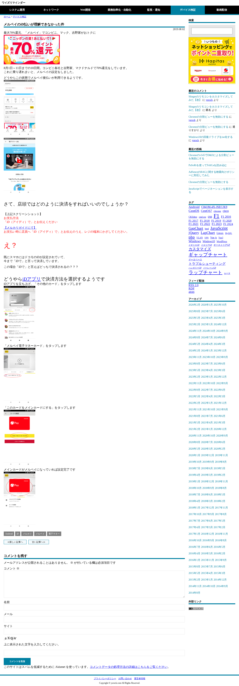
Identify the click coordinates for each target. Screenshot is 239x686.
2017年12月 (207, 507)
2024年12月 (220, 324)
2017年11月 (221, 507)
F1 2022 (205, 224)
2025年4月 (207, 317)
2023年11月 (195, 357)
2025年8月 (194, 311)
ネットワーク (51, 9)
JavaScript (219, 228)
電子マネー (54, 533)
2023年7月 (207, 363)
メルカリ (27, 533)
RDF (192, 288)
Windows (195, 241)
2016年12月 (207, 533)
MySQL (228, 233)
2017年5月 (219, 520)
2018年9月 (208, 488)
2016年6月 (207, 547)
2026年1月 (207, 304)
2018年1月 (194, 507)
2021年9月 (222, 409)
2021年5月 (194, 422)
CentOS (194, 211)
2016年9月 (208, 540)
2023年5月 (194, 370)
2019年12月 (207, 455)
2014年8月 (194, 592)
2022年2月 (194, 403)
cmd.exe (202, 217)
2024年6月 (219, 337)
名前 (7, 602)
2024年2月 (194, 350)
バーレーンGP (209, 268)
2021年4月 (207, 422)
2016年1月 (194, 560)
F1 (216, 216)
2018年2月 (219, 501)
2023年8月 (194, 363)
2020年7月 (207, 442)
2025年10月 (220, 304)
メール (8, 614)
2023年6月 (219, 363)
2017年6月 (207, 520)
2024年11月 (195, 331)
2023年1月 (207, 376)
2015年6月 (219, 566)
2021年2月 (194, 429)
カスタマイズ (200, 249)
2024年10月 (208, 331)
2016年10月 (195, 540)
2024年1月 (207, 350)
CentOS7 (206, 210)
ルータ (227, 273)
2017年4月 (194, 527)
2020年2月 (219, 448)
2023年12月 (220, 350)
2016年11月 (221, 533)
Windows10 (209, 241)
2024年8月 (194, 337)
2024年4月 (207, 344)
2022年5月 (194, 396)
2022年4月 (207, 396)
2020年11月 (195, 435)
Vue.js (213, 237)
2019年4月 (194, 475)
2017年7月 (194, 520)
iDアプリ (31, 279)
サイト (8, 626)
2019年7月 (194, 468)
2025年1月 (207, 324)
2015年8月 (194, 566)
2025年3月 (219, 317)
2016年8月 (221, 540)
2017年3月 (207, 527)
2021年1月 (207, 429)
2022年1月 (207, 403)
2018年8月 (221, 488)
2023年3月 (219, 370)
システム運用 (17, 9)
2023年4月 (207, 370)
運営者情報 (139, 678)
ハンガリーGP (195, 268)
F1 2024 (228, 224)
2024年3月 (219, 344)
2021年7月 (207, 416)
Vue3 (220, 238)
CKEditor (193, 217)
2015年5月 (194, 573)
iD (18, 533)
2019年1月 (194, 481)
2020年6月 (219, 442)
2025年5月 (194, 317)
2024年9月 (222, 331)
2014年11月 (195, 586)
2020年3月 (207, 448)
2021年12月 (220, 403)
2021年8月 (194, 416)
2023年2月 (194, 376)
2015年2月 (194, 579)
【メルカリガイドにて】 (20, 227)
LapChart (208, 233)
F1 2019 (216, 220)
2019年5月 (219, 468)
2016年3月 (207, 553)
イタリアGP (206, 245)
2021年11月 (195, 409)
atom (191, 291)
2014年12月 (220, 579)
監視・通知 (153, 9)
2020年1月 (194, 455)
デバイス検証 (188, 9)
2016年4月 (194, 553)
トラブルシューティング (207, 264)
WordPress (222, 241)
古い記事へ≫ (38, 542)
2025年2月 (194, 324)
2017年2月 (219, 527)
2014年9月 (222, 586)
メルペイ (40, 533)
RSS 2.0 (193, 285)
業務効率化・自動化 (119, 9)
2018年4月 (194, 501)
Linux (220, 233)
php (192, 237)
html (207, 229)
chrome (217, 211)
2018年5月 (219, 494)
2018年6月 (207, 494)
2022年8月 (194, 389)
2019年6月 (207, 468)
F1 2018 (205, 220)
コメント (11, 568)
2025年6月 (219, 311)
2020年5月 (194, 448)
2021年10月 (208, 409)
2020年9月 (222, 435)
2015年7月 (207, 566)
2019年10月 (195, 461)
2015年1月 (207, 579)
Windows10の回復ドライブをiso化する (211, 137)
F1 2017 (193, 220)
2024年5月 (194, 344)
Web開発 (85, 9)
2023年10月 (208, 357)
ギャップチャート (208, 254)
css (210, 216)
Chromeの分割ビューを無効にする (208, 116)
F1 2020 (227, 220)
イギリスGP (194, 245)
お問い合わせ (125, 678)
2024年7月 (207, 337)
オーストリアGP (222, 245)
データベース (195, 259)
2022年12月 (220, 376)
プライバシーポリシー (105, 678)
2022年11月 (195, 383)
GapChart (196, 228)
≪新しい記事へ (15, 542)
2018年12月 (207, 481)
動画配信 (222, 9)
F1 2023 (217, 224)
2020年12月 (220, 429)
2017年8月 (221, 514)
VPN (206, 238)
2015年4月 (207, 573)
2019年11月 (221, 455)
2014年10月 (208, 586)
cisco (226, 210)
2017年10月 (195, 514)
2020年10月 (208, 435)
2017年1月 (194, 533)
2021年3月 (219, 422)
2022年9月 (222, 383)
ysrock (209, 100)
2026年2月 (194, 304)
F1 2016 (226, 216)
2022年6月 (219, 389)
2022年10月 (208, 383)
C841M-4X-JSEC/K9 (214, 207)
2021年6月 (219, 416)
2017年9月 (208, 514)
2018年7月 (194, 494)
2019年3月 (207, 475)
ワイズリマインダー (13, 2)
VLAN (199, 237)
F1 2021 (193, 224)
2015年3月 (219, 573)
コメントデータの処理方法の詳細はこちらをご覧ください (128, 666)
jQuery (194, 233)
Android (9, 533)
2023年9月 (222, 357)
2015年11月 (207, 560)
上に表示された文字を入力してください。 (32, 644)
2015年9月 (221, 560)
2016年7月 (194, 547)
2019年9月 (208, 461)
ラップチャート (205, 272)
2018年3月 (207, 501)
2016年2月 (219, 553)
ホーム (7, 16)
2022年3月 (219, 396)
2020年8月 (194, 442)
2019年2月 (219, 475)
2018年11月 (221, 481)
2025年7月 (207, 311)
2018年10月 (195, 488)
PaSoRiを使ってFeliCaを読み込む (208, 165)
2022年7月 (207, 389)
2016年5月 (219, 547)
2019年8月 (221, 461)
